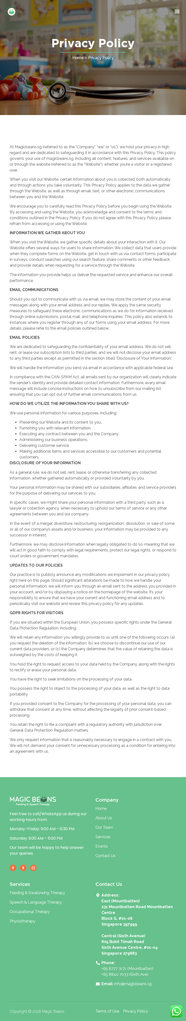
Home (78, 57)
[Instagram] (33, 868)
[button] (177, 11)
